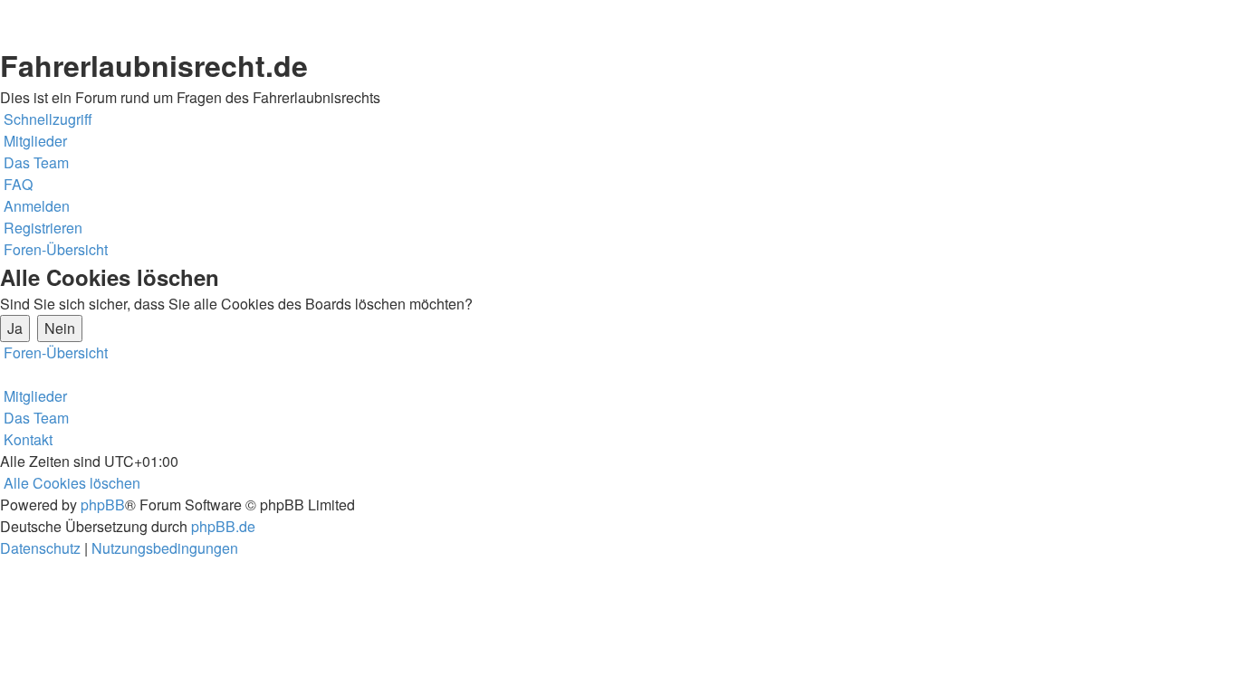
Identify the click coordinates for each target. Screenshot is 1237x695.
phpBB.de (223, 526)
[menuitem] (33, 141)
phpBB (103, 504)
